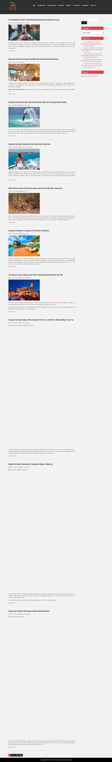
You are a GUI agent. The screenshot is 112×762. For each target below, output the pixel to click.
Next (20, 755)
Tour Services (76, 5)
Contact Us (93, 5)
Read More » (12, 51)
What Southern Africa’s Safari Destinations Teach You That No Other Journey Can (35, 188)
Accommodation (41, 5)
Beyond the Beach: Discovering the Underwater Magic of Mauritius (30, 464)
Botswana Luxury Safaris (90, 76)
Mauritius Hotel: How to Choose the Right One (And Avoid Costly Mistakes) (33, 59)
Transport (68, 5)
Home (34, 5)
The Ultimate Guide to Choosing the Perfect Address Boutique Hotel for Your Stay (35, 274)
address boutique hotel (56, 302)
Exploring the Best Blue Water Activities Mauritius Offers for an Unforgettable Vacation (37, 102)
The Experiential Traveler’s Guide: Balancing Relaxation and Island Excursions (33, 19)
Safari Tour (24, 191)
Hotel (23, 62)
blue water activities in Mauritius (59, 129)
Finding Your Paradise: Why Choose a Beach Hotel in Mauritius (28, 611)
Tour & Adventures (51, 5)
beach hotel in (39, 744)
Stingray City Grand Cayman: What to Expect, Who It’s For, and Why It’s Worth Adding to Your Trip (40, 319)
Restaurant (61, 5)
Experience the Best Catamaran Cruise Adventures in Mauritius (29, 144)
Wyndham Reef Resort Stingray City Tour (62, 451)
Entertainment (85, 5)
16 (17, 755)
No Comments (14, 23)
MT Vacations (55, 760)
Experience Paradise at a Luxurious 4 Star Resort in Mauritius (28, 230)
